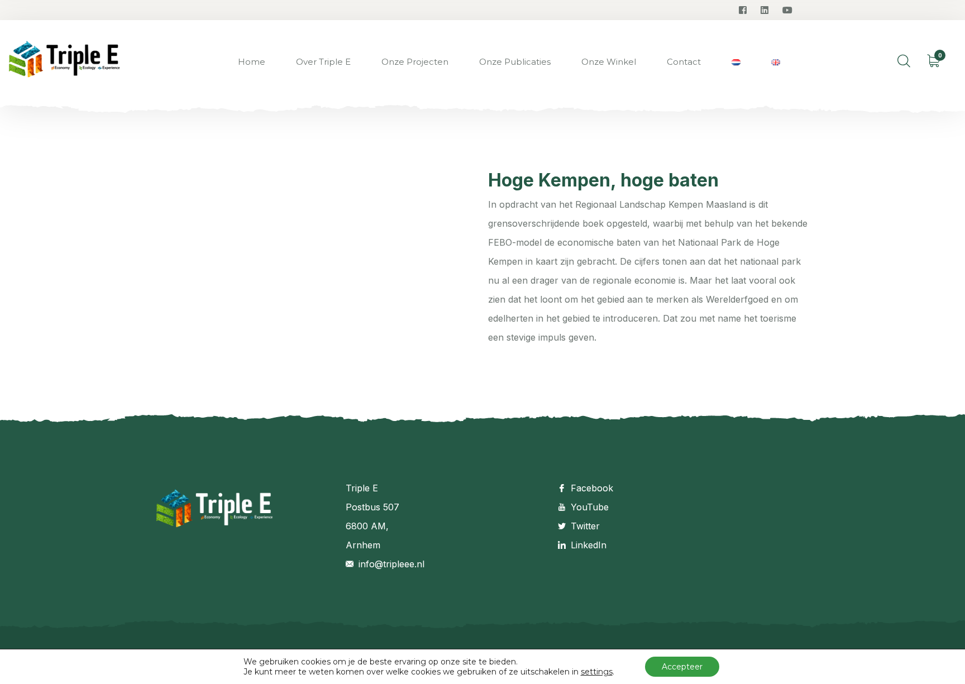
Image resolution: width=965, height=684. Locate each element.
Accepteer (682, 667)
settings (597, 672)
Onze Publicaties (515, 61)
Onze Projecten (414, 61)
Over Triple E (323, 61)
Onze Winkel (608, 61)
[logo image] (64, 62)
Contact (684, 61)
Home (251, 61)
